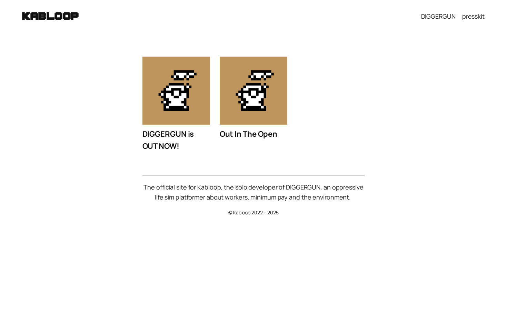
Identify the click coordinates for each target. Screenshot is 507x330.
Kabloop (50, 16)
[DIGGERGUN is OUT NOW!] (176, 92)
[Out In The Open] (254, 92)
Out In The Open (249, 134)
